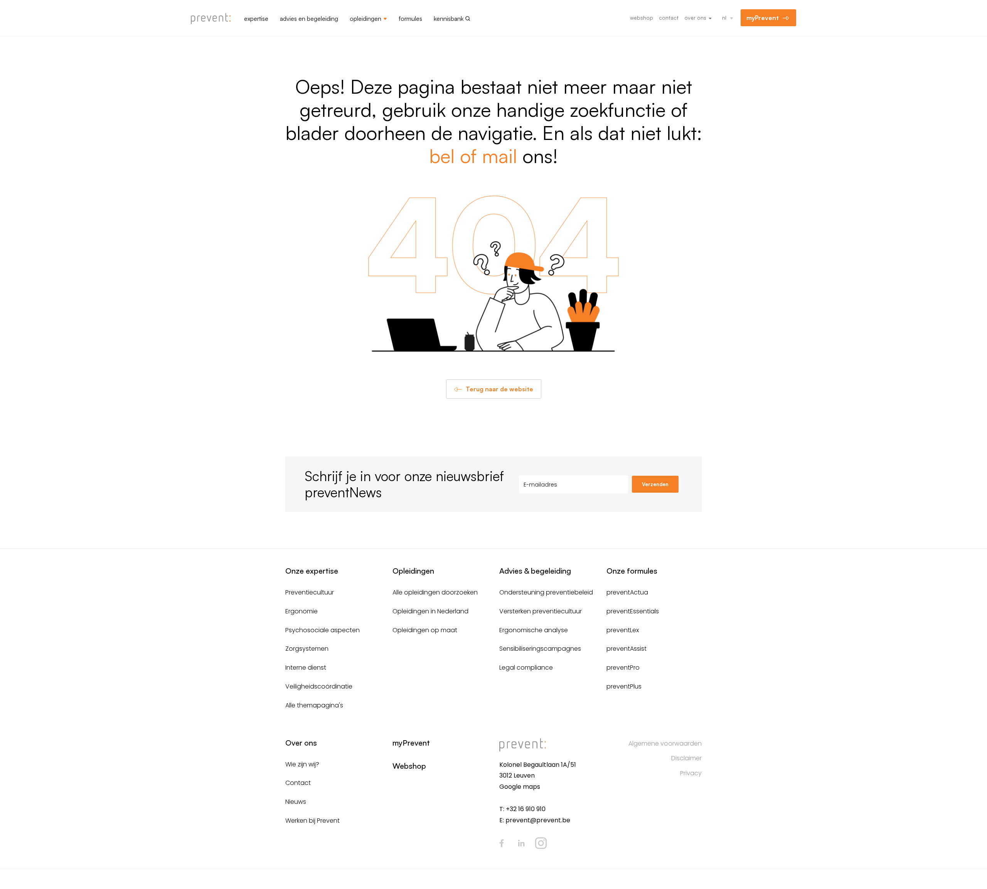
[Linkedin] (521, 843)
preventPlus (624, 686)
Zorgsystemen (306, 648)
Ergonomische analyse (533, 630)
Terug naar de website (499, 389)
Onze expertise (311, 571)
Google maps (519, 786)
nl (724, 17)
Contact (669, 17)
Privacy (691, 773)
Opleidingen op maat (424, 630)
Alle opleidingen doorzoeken (435, 592)
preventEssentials (632, 611)
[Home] (213, 19)
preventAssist (626, 648)
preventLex (622, 630)
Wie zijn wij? (302, 764)
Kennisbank (448, 18)
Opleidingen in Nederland (430, 611)
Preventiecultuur (309, 592)
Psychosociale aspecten (322, 630)
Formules (410, 18)
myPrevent (762, 18)
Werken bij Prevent (312, 820)
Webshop (641, 17)
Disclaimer (686, 758)
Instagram (541, 843)
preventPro (623, 667)
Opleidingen (365, 18)
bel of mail (473, 155)
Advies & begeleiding (535, 571)
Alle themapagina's (314, 705)
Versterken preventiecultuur (540, 611)
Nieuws (295, 801)
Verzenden (655, 484)
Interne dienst (305, 667)
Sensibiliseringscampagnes (540, 648)
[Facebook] (501, 843)
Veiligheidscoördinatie (318, 686)
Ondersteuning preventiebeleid (546, 592)
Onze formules (631, 571)
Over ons (696, 17)
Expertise (256, 18)
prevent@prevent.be (537, 820)
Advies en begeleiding (309, 18)
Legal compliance (526, 667)
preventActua (627, 592)
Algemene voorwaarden (665, 743)
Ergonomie (301, 611)
